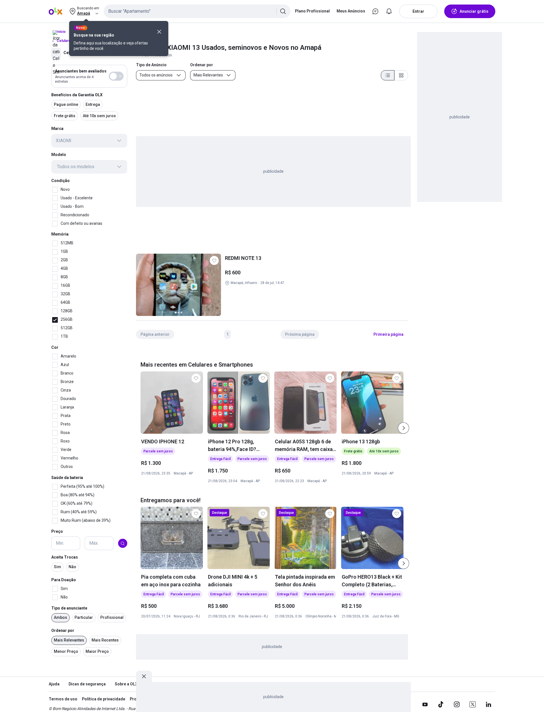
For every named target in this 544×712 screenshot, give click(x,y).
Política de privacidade (103, 699)
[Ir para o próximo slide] (403, 428)
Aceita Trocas (64, 557)
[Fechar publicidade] (144, 676)
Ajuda (54, 684)
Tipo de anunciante (69, 608)
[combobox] (197, 11)
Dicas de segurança (87, 684)
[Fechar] (159, 31)
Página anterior (155, 334)
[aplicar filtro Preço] (122, 543)
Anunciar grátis (474, 11)
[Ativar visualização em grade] (401, 75)
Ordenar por (62, 630)
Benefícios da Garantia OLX (77, 95)
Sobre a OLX (126, 684)
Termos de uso (63, 699)
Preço (57, 531)
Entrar (418, 11)
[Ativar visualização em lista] (387, 75)
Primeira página (388, 334)
